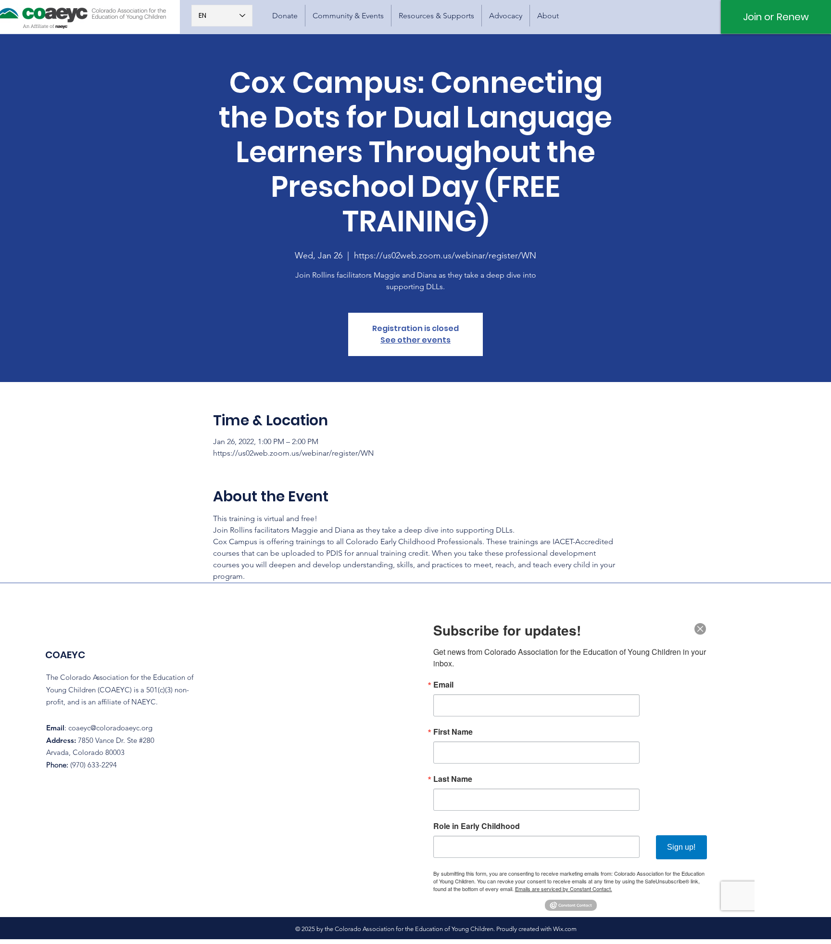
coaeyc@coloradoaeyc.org (110, 727)
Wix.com (565, 928)
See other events (415, 339)
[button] (348, 15)
